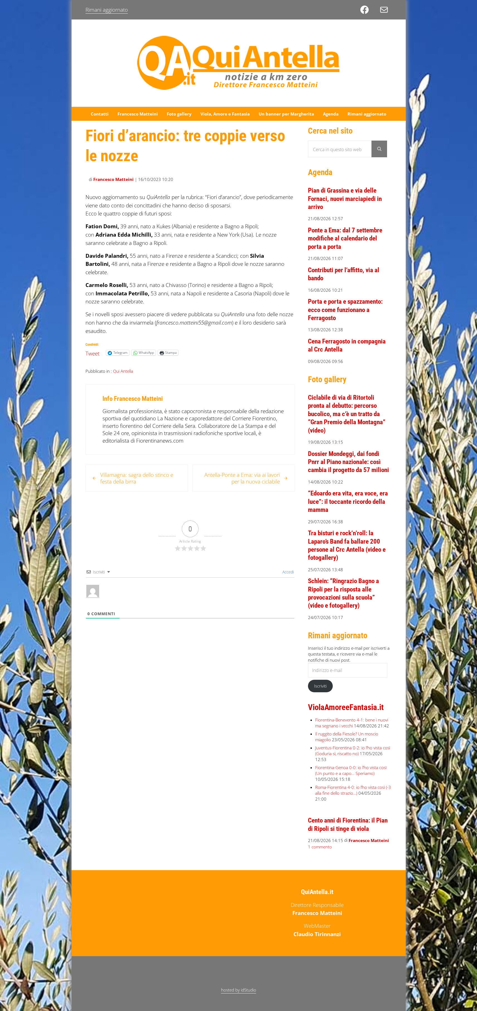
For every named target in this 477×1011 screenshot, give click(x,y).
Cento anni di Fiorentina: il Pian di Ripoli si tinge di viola (348, 824)
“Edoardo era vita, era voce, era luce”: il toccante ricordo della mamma (348, 501)
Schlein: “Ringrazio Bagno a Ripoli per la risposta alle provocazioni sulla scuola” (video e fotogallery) (343, 593)
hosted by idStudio (238, 990)
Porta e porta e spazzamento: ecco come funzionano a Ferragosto (345, 310)
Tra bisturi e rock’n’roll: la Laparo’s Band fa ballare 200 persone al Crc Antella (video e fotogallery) (347, 545)
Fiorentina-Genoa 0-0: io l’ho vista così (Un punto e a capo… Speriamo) (351, 770)
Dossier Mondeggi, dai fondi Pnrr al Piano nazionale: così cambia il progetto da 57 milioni (348, 462)
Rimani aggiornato (106, 9)
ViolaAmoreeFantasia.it (346, 707)
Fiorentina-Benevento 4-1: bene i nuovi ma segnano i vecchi (351, 722)
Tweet (92, 352)
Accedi (287, 572)
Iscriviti (320, 686)
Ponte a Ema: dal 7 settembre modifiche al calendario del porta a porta (345, 238)
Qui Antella (123, 371)
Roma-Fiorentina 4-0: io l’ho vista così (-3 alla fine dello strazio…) (353, 790)
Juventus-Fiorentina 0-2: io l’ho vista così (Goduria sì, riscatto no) (352, 750)
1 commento (320, 847)
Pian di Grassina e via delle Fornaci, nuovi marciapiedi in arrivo (345, 199)
